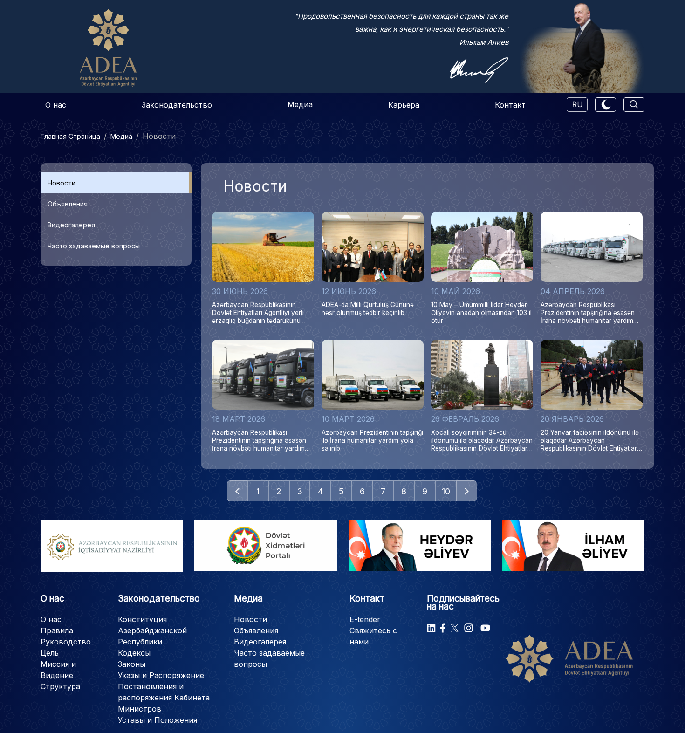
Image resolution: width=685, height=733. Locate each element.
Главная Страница (70, 136)
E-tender (364, 619)
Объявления (68, 204)
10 (446, 491)
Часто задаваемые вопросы (94, 246)
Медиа (300, 104)
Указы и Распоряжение (161, 675)
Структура (60, 686)
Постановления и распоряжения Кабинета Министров (164, 697)
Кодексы (134, 653)
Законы (131, 664)
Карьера (403, 105)
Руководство (66, 641)
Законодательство (177, 105)
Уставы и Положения (157, 720)
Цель (50, 653)
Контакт (510, 105)
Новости (61, 183)
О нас (55, 105)
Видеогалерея (71, 225)
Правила (57, 630)
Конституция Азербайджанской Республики (152, 630)
